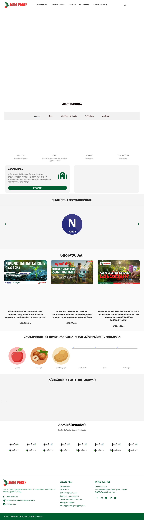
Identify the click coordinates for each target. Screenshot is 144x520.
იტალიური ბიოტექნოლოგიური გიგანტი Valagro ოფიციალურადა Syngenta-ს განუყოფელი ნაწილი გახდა (25, 314)
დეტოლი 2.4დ (123, 156)
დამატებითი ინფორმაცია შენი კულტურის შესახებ (72, 337)
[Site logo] (15, 5)
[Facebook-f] (97, 498)
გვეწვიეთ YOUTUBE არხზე (72, 380)
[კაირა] (55, 137)
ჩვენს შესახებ (102, 482)
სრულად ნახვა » (25, 323)
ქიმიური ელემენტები (72, 200)
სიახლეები (72, 255)
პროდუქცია (72, 104)
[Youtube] (106, 498)
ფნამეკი (89, 156)
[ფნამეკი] (89, 137)
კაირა (55, 156)
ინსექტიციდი (22, 158)
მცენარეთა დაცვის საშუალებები (54, 158)
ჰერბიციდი (89, 158)
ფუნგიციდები (55, 161)
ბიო (15, 158)
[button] (5, 224)
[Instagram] (102, 498)
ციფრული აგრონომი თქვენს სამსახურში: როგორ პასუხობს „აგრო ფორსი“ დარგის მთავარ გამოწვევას (72, 314)
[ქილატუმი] (21, 137)
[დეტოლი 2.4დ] (123, 137)
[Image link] (72, 224)
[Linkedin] (115, 498)
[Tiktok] (111, 498)
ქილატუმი (21, 156)
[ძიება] (125, 5)
